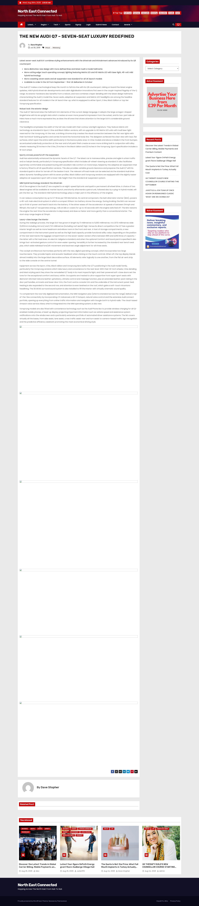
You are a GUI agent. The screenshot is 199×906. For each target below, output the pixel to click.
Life (112, 829)
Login (88, 24)
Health (106, 829)
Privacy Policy (175, 901)
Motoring (154, 13)
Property (79, 835)
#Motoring (56, 48)
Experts (47, 829)
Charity (74, 829)
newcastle (145, 13)
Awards (127, 24)
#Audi (47, 48)
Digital (33, 829)
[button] (173, 24)
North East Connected (37, 11)
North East (127, 13)
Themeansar (62, 901)
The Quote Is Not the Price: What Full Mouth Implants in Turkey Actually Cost (161, 169)
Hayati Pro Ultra (162, 901)
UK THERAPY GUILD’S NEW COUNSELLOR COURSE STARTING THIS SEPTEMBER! (162, 181)
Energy (65, 832)
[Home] (21, 25)
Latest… (31, 24)
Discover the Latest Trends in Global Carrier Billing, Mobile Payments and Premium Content (161, 148)
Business (136, 13)
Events (40, 829)
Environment (74, 832)
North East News (68, 835)
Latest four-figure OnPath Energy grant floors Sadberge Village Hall (77, 865)
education (163, 13)
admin (162, 871)
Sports (67, 24)
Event (177, 13)
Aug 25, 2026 (27, 871)
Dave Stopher (36, 45)
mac (37, 871)
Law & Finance (85, 832)
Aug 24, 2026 (109, 871)
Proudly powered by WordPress (30, 901)
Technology (25, 832)
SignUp (78, 24)
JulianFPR (80, 871)
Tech (56, 24)
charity (171, 13)
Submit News (101, 24)
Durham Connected (85, 829)
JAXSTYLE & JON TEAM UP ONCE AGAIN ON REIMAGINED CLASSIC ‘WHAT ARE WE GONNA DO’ (159, 193)
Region (44, 24)
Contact (115, 24)
